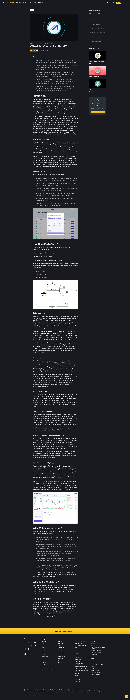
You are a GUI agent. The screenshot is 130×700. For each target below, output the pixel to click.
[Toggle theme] (126, 2)
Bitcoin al (77, 673)
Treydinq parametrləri (95, 672)
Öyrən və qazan (78, 655)
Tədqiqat (60, 662)
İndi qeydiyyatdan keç (98, 111)
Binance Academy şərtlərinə (91, 692)
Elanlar (43, 645)
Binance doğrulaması (95, 670)
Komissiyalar (93, 666)
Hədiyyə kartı (61, 652)
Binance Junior (61, 649)
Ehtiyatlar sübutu (94, 654)
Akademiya (60, 651)
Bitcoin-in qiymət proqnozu (81, 666)
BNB (92, 645)
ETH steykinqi (61, 658)
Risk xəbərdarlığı (45, 662)
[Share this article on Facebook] (94, 13)
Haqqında (44, 641)
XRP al (76, 677)
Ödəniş (59, 645)
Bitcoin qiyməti (78, 659)
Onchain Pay (77, 649)
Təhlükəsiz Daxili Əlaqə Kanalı (48, 669)
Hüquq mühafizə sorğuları (96, 676)
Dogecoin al (77, 679)
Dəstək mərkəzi (94, 662)
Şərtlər (43, 652)
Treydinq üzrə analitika (96, 652)
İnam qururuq (45, 656)
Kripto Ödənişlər (61, 647)
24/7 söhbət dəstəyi (95, 661)
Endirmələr (44, 666)
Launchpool (60, 654)
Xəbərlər (44, 647)
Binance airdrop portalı (96, 674)
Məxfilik (43, 654)
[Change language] (123, 2)
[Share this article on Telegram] (99, 13)
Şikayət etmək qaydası (96, 677)
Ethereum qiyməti (78, 661)
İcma (43, 660)
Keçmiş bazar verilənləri (96, 650)
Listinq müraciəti (78, 643)
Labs (76, 647)
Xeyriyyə (60, 664)
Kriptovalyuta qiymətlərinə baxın (82, 657)
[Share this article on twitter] (90, 13)
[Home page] (10, 3)
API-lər (92, 668)
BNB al (76, 675)
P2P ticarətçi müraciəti (80, 641)
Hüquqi (43, 651)
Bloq (43, 658)
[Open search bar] (107, 2)
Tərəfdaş (93, 641)
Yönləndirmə (93, 643)
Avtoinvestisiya (61, 656)
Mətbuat (44, 649)
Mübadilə (60, 641)
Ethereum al (77, 681)
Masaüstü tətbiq (45, 668)
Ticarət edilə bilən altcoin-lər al (81, 683)
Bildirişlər (44, 664)
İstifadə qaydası (75, 692)
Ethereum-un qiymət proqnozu (81, 668)
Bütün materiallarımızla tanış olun (64, 631)
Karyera (43, 643)
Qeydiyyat (118, 2)
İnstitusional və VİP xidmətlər (81, 645)
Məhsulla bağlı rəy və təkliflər (97, 664)
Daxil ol (112, 2)
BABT (59, 660)
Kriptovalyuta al (61, 643)
